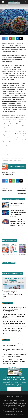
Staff (3, 298)
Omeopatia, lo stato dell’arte (7, 191)
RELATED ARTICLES (7, 199)
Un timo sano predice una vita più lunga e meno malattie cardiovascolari (17, 205)
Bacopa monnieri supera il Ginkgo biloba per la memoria (12, 344)
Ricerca (6, 5)
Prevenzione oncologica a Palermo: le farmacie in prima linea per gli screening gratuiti (14, 309)
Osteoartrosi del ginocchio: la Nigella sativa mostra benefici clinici (14, 355)
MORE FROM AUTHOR (19, 199)
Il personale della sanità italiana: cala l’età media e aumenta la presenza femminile (13, 316)
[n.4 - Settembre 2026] (5, 166)
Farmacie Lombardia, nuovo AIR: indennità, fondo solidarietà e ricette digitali (13, 323)
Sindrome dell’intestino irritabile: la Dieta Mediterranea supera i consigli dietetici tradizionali (13, 361)
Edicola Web (5, 257)
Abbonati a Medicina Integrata (18, 166)
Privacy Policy (10, 396)
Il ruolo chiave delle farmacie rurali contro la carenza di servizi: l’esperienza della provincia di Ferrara (13, 331)
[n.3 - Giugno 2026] (14, 249)
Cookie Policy (19, 396)
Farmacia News (8, 303)
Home (2, 5)
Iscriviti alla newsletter (8, 262)
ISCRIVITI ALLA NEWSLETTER (14, 389)
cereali (13, 172)
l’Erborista (6, 340)
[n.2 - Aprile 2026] (22, 249)
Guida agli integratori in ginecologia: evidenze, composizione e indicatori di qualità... (12, 294)
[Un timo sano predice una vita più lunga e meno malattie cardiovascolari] (5, 205)
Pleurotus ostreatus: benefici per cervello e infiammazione (12, 350)
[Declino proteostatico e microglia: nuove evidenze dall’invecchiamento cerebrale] (5, 212)
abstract (8, 172)
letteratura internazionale (7, 174)
